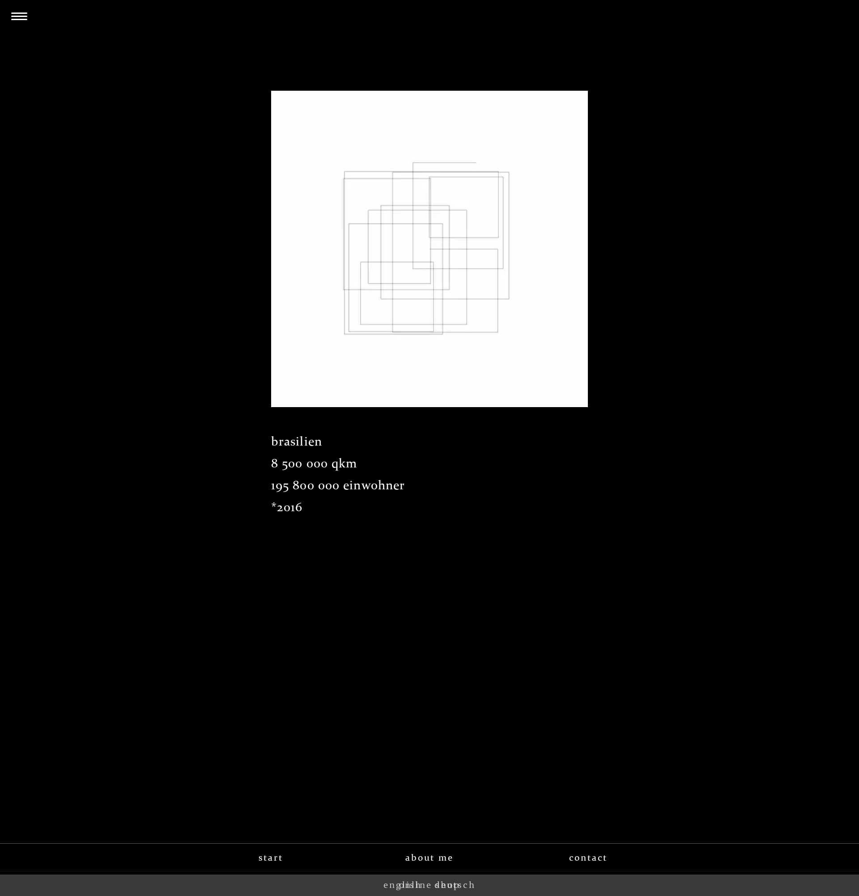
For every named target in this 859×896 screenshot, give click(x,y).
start (271, 857)
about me (429, 857)
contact (588, 857)
